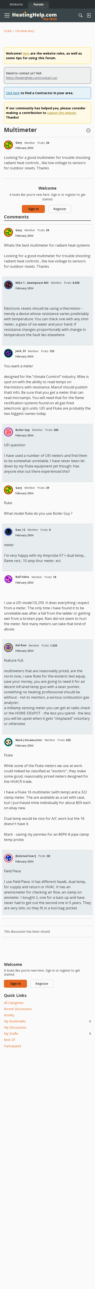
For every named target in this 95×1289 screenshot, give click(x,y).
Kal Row (20, 645)
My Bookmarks (47, 1021)
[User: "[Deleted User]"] (8, 858)
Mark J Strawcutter (28, 740)
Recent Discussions (18, 1009)
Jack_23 (20, 351)
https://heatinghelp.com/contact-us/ (31, 78)
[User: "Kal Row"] (8, 647)
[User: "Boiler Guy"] (8, 432)
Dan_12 (20, 530)
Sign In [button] (33, 209)
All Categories (14, 1003)
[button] (88, 131)
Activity (9, 1015)
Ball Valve (22, 577)
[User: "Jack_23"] (8, 353)
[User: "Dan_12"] (8, 531)
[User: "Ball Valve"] (8, 579)
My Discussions (15, 1027)
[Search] (81, 15)
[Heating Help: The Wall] (34, 15)
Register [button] (59, 209)
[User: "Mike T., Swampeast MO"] (8, 284)
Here (26, 53)
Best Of (9, 1040)
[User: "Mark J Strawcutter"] (8, 742)
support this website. (62, 113)
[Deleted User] (25, 856)
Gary (18, 143)
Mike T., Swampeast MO (32, 283)
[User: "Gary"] (8, 145)
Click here (13, 93)
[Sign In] (89, 15)
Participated (12, 1046)
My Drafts (47, 1033)
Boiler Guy (22, 430)
